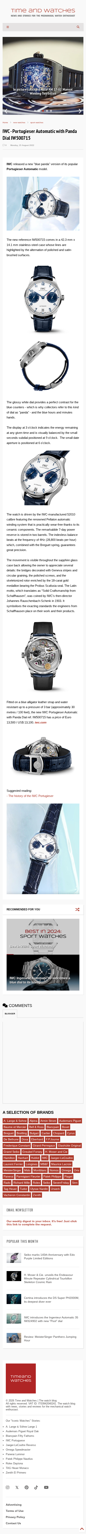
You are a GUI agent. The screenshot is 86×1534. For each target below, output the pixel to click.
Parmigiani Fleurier (28, 1176)
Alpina (33, 1120)
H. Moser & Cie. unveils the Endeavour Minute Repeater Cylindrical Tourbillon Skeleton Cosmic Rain (48, 1278)
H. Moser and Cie (56, 1151)
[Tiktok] (36, 1487)
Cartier (46, 1133)
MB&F (44, 1164)
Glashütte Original (69, 1145)
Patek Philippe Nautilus (19, 1458)
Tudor (23, 1188)
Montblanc (40, 1170)
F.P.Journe (52, 1139)
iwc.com (40, 722)
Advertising (14, 1504)
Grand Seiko (11, 1151)
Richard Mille (21, 1182)
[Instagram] (7, 1487)
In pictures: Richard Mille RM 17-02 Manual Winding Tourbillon (43, 91)
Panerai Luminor (15, 1454)
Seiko (46, 1182)
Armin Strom (48, 1120)
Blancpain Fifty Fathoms (20, 1435)
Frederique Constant (17, 1145)
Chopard (58, 1133)
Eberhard (37, 1139)
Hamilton (9, 1157)
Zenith (37, 1195)
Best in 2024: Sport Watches (31, 946)
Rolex (36, 1182)
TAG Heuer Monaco (17, 1468)
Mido (27, 1170)
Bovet (65, 1127)
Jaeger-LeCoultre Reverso (21, 1445)
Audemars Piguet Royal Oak (22, 1431)
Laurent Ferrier (13, 1164)
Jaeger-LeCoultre (62, 1157)
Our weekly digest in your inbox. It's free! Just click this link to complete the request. (42, 1223)
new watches (19, 122)
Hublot (35, 1157)
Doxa (25, 1139)
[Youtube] (46, 1487)
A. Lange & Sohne (15, 1120)
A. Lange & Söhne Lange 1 (21, 1426)
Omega (66, 1170)
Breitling (22, 1133)
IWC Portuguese (15, 1440)
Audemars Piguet (70, 1120)
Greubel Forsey (32, 1151)
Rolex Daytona (14, 1463)
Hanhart (23, 1157)
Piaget (68, 1176)
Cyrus (71, 1133)
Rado (7, 1182)
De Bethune (11, 1139)
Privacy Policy (15, 1517)
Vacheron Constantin (17, 1195)
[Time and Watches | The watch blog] (43, 15)
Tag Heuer (10, 1188)
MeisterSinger (12, 1170)
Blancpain (53, 1127)
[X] (17, 1487)
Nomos (54, 1170)
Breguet (9, 1133)
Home (5, 122)
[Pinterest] (26, 1487)
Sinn (75, 1182)
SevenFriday (61, 1182)
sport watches (36, 122)
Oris (76, 1170)
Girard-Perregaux (44, 1145)
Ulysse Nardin (39, 1188)
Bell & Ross (36, 1127)
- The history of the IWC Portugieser (30, 796)
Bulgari (34, 1133)
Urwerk (55, 1188)
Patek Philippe (52, 1176)
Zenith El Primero (16, 1472)
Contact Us (13, 1523)
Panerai (8, 1176)
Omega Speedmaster (18, 1449)
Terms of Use (15, 1510)
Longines (31, 1164)
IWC (45, 1157)
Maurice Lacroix (61, 1164)
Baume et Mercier (15, 1127)
